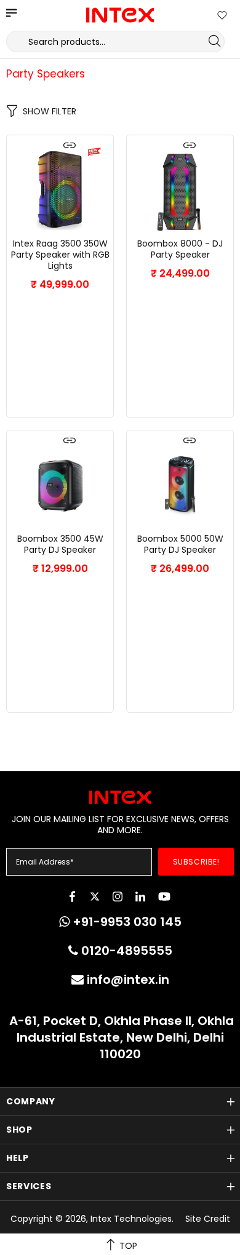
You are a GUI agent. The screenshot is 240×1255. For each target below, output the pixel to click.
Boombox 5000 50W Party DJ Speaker (180, 544)
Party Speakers (45, 73)
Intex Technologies (120, 15)
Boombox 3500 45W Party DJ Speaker (60, 544)
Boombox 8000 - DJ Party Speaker (180, 249)
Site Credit (207, 1218)
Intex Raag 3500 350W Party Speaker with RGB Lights (60, 254)
